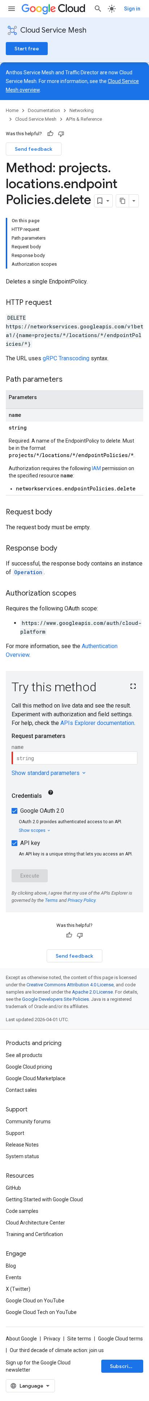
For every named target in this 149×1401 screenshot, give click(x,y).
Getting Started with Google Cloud (44, 1199)
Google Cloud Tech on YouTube (41, 1312)
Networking (81, 110)
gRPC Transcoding (66, 358)
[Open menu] (11, 8)
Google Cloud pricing (29, 1067)
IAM (96, 468)
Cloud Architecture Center (35, 1223)
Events (13, 1277)
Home (12, 110)
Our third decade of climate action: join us (57, 1350)
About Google (21, 1339)
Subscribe (122, 1366)
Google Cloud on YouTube (35, 1300)
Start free (26, 48)
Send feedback (33, 149)
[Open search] (98, 8)
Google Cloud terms (120, 1339)
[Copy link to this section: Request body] (59, 512)
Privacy (52, 1339)
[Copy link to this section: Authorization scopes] (83, 593)
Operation (28, 572)
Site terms (79, 1339)
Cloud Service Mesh (53, 30)
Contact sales (21, 1090)
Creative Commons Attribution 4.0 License (70, 984)
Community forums (28, 1121)
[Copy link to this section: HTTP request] (59, 303)
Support (15, 1133)
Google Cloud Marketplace (35, 1078)
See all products (24, 1055)
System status (22, 1156)
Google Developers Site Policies (55, 999)
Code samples (22, 1211)
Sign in (132, 9)
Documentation (44, 110)
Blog (11, 1266)
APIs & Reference (84, 119)
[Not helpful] (61, 133)
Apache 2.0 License (92, 992)
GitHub (13, 1188)
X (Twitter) (18, 1289)
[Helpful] (50, 133)
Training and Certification (34, 1234)
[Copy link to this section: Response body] (64, 548)
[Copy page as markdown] (122, 201)
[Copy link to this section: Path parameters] (70, 380)
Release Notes (22, 1145)
